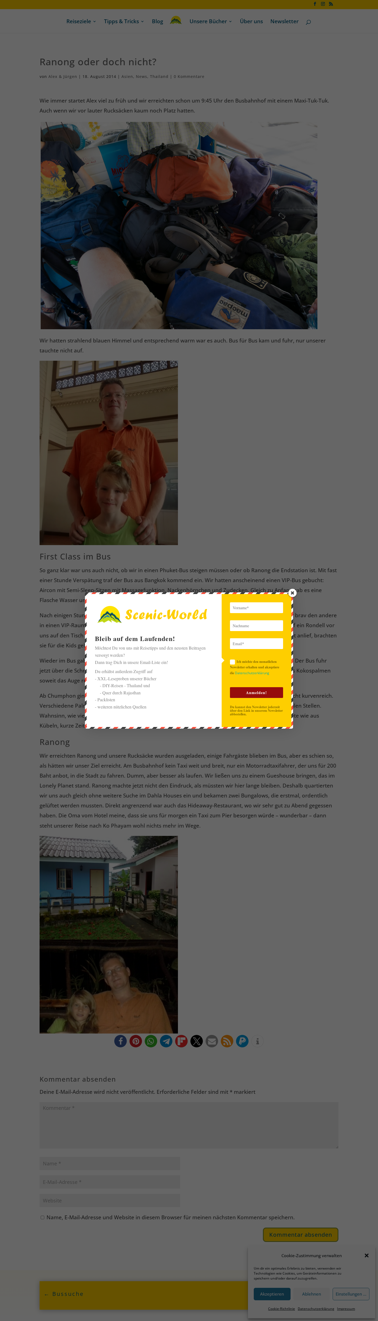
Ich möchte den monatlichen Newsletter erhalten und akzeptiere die (254, 667)
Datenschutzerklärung (252, 673)
